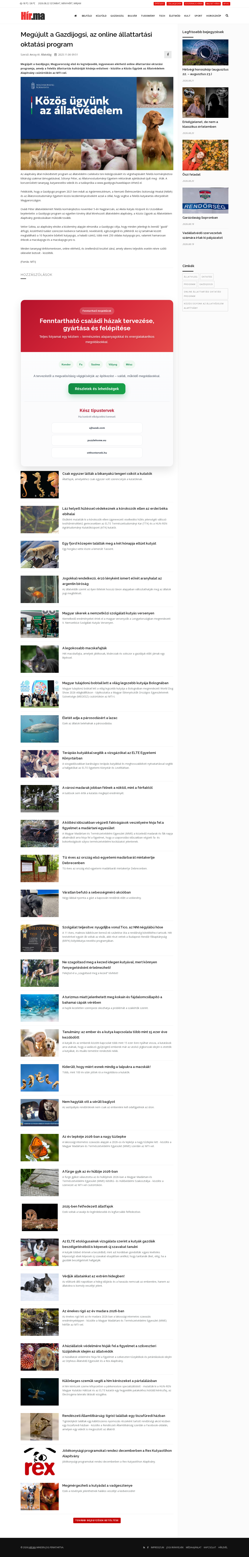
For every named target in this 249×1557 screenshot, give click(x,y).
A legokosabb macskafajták (84, 648)
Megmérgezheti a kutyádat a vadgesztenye (97, 1485)
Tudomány (148, 15)
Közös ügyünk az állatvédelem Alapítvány (204, 305)
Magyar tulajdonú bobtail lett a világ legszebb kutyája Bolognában (115, 683)
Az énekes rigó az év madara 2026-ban (93, 1311)
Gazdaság (117, 15)
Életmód (174, 15)
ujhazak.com (97, 427)
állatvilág (191, 276)
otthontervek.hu (97, 452)
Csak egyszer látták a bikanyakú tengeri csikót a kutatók (107, 474)
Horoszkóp (213, 15)
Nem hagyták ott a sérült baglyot (88, 1102)
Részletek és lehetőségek (97, 389)
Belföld (87, 15)
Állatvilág (46, 54)
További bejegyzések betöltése (97, 1520)
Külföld (101, 15)
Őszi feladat (191, 174)
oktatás (207, 276)
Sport (198, 15)
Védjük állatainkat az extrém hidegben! (93, 1276)
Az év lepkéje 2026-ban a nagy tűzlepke (94, 1136)
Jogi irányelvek (175, 1547)
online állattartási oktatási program (202, 293)
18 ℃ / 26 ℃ (28, 3)
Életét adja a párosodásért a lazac (89, 718)
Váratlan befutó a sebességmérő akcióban (96, 892)
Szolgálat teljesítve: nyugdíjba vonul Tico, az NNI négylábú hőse (112, 927)
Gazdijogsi (206, 284)
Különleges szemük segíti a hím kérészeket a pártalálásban (109, 1381)
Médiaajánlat (193, 1547)
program (189, 284)
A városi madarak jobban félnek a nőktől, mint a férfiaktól (107, 788)
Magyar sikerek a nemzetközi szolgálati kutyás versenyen (108, 613)
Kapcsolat (210, 1547)
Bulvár (132, 15)
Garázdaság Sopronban (200, 217)
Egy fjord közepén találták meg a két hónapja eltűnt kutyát (109, 543)
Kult (187, 15)
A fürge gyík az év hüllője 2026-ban (90, 1171)
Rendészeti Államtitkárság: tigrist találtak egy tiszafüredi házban (113, 1416)
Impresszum (157, 1547)
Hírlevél (222, 1547)
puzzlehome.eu (96, 440)
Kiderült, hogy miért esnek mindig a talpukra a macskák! (106, 1067)
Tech (162, 15)
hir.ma (32, 1547)
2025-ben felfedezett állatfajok (87, 1206)
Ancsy (33, 54)
